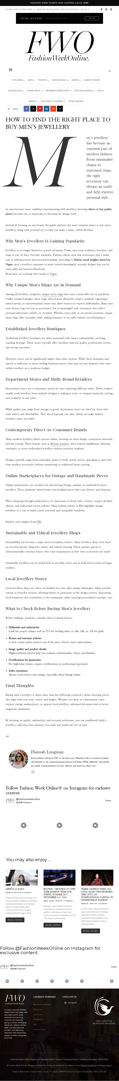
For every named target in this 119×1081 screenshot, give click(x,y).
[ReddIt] (53, 109)
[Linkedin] (46, 109)
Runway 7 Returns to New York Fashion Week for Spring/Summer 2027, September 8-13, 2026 (59, 893)
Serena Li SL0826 (15, 889)
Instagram (72, 1003)
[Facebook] (101, 9)
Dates (75, 80)
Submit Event (92, 80)
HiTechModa (75, 101)
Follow (108, 800)
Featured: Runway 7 (53, 101)
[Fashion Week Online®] (59, 48)
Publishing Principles (88, 1059)
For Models (59, 80)
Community (33, 90)
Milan (49, 9)
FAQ (99, 90)
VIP (62, 9)
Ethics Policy (103, 1059)
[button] (10, 70)
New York (26, 9)
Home (9, 9)
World (9, 892)
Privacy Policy (106, 1065)
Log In (83, 9)
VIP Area (17, 80)
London (40, 9)
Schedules (15, 90)
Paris (56, 9)
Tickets (42, 80)
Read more (15, 920)
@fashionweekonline (28, 799)
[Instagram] (106, 9)
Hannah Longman (47, 751)
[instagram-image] (24, 825)
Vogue (53, 273)
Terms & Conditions (88, 1065)
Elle (39, 521)
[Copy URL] (60, 109)
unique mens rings (52, 294)
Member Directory (57, 90)
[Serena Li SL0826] (22, 878)
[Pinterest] (40, 109)
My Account (72, 9)
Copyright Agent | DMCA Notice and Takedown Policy (32, 1059)
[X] (111, 9)
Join (15, 9)
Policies (59, 1059)
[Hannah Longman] (18, 762)
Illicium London (59, 443)
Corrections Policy (71, 1059)
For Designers (83, 90)
